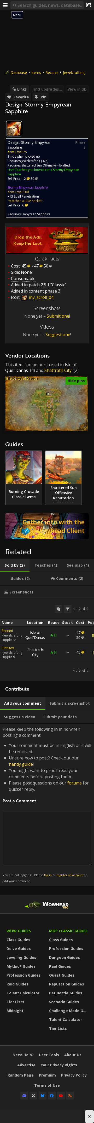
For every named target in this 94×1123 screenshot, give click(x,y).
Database (18, 72)
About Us (72, 1054)
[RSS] (70, 1096)
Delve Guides (19, 948)
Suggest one (57, 334)
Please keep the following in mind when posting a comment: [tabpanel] (47, 804)
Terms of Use (47, 1085)
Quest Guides (61, 975)
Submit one (58, 316)
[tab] (15, 565)
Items (36, 72)
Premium (47, 1075)
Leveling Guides (21, 957)
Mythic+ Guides (21, 966)
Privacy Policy (74, 1075)
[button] (47, 394)
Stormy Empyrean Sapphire (28, 187)
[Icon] (14, 129)
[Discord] (24, 1096)
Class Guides (18, 939)
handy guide (21, 764)
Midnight (15, 1010)
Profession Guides (24, 975)
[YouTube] (61, 1096)
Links (22, 89)
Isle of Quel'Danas (22, 378)
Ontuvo (8, 647)
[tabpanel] (47, 640)
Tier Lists (15, 1001)
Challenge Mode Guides (69, 1010)
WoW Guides (19, 930)
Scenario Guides (64, 1001)
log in (48, 875)
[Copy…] (58, 609)
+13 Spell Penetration (23, 196)
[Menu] (5, 5)
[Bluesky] (42, 1096)
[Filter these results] (68, 609)
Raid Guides (17, 984)
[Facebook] (52, 1096)
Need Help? (23, 1054)
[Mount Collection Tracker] (47, 526)
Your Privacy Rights (59, 1064)
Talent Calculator (23, 992)
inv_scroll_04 (41, 297)
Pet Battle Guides (65, 992)
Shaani (7, 630)
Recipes (51, 72)
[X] (33, 1096)
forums (74, 783)
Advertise (26, 1064)
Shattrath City (58, 370)
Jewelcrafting (74, 72)
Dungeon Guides (64, 957)
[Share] (89, 5)
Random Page (21, 1075)
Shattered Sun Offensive (39, 165)
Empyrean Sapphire (35, 214)
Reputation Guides (66, 984)
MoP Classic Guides (68, 930)
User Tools (49, 1054)
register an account (70, 875)
